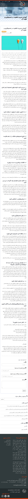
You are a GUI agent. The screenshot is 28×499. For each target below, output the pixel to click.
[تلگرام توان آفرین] (5, 496)
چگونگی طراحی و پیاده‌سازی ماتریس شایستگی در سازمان (16, 409)
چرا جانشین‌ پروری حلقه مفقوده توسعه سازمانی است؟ (16, 406)
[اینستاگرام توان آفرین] (2, 496)
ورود (8, 1)
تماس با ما (8, 443)
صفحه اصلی (8, 440)
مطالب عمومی (23, 429)
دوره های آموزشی (7, 442)
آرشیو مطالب (23, 419)
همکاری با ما (8, 445)
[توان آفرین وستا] (21, 4)
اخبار (25, 426)
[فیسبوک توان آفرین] (8, 496)
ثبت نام (3, 1)
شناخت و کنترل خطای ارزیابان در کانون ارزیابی (17, 412)
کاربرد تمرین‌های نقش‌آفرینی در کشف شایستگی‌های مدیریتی (15, 416)
